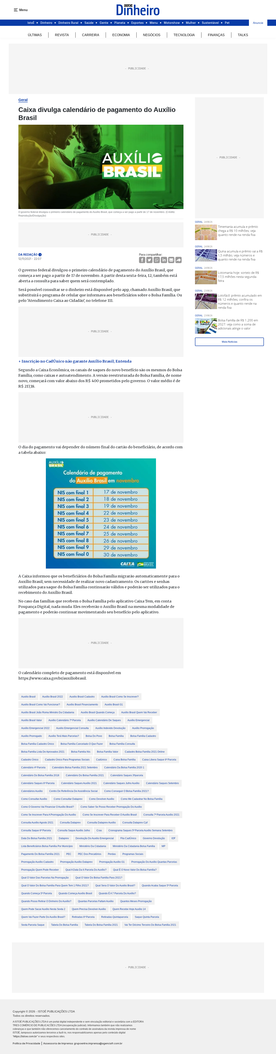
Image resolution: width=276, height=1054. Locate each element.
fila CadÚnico (128, 838)
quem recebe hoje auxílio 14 (129, 909)
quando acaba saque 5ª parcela (160, 885)
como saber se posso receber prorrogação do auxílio (111, 806)
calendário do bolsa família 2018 (40, 775)
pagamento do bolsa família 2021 (40, 854)
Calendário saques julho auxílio (121, 783)
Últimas (35, 35)
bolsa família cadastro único (37, 743)
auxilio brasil (28, 696)
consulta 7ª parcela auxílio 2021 (161, 814)
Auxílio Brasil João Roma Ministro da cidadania (47, 712)
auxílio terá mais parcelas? (63, 736)
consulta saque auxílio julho (74, 830)
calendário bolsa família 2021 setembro (75, 767)
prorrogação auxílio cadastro (37, 862)
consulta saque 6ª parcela (36, 830)
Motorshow (172, 22)
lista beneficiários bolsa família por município (47, 846)
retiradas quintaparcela (114, 917)
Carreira (90, 35)
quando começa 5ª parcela (36, 893)
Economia (121, 35)
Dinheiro (46, 22)
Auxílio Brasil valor (31, 720)
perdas (112, 854)
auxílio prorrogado (31, 736)
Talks (243, 35)
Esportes (137, 22)
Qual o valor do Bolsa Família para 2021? (98, 877)
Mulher (191, 22)
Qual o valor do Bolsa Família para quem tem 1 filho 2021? (55, 885)
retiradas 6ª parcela (83, 917)
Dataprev (64, 838)
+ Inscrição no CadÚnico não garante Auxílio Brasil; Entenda (74, 361)
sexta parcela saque (32, 924)
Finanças (216, 35)
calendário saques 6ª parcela (38, 783)
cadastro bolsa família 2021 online (145, 751)
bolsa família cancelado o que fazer (82, 743)
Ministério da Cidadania (92, 846)
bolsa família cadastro (143, 736)
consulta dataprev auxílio (101, 822)
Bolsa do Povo (94, 736)
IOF (173, 838)
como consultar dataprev (68, 799)
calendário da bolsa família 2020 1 (124, 767)
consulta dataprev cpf (134, 822)
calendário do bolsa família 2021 (85, 775)
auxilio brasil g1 (114, 704)
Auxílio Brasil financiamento (82, 704)
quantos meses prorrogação (136, 901)
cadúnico (101, 759)
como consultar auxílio (34, 799)
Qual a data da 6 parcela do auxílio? (85, 869)
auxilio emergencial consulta (72, 728)
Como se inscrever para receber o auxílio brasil (110, 814)
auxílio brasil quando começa (98, 712)
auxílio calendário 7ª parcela (64, 720)
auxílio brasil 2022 (52, 696)
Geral (23, 100)
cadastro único (29, 759)
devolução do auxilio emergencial (95, 838)
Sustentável (210, 22)
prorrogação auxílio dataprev (76, 862)
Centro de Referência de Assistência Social (73, 791)
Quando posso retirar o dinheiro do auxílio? (46, 901)
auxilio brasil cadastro (82, 696)
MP (163, 846)
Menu (154, 22)
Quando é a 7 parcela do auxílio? (117, 893)
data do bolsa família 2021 (36, 838)
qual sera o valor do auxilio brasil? (115, 885)
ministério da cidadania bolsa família (134, 846)
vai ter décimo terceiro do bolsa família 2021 (150, 924)
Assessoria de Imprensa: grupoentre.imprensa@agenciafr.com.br (82, 1043)
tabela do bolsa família (64, 924)
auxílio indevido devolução (110, 728)
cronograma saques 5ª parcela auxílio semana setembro (141, 830)
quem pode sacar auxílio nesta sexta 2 (43, 909)
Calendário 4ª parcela (33, 767)
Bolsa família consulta (122, 743)
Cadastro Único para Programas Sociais (67, 759)
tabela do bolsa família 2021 (101, 924)
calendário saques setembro (162, 783)
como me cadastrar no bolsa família (141, 799)
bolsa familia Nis (80, 751)
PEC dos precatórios (89, 854)
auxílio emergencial (138, 720)
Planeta (119, 22)
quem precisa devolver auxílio (89, 909)
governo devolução (154, 838)
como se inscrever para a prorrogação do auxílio (48, 814)
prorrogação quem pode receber (40, 869)
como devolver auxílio (101, 799)
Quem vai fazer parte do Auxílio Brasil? (43, 917)
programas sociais (132, 854)
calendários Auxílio (32, 791)
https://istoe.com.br (25, 1036)
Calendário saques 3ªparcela (127, 775)
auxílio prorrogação (143, 728)
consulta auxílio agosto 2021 (37, 822)
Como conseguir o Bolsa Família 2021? (126, 791)
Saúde (89, 22)
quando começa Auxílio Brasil (75, 893)
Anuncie (258, 22)
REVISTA (62, 35)
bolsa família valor (107, 751)
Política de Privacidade (26, 1043)
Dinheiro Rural (68, 22)
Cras (99, 830)
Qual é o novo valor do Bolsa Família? (135, 869)
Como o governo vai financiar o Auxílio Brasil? (47, 806)
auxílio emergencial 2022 (35, 728)
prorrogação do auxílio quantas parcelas (154, 862)
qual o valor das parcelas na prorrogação (45, 877)
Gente (104, 22)
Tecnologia (184, 35)
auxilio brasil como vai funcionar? (40, 704)
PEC (68, 854)
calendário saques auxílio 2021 (79, 783)
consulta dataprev (70, 822)
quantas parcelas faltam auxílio (96, 901)
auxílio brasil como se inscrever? (120, 696)
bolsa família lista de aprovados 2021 (42, 751)
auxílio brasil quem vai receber (139, 712)
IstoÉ (30, 22)
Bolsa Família (116, 736)
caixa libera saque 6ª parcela (159, 759)
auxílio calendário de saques (104, 720)
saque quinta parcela (147, 917)
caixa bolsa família (125, 759)
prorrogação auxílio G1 (112, 862)
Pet (227, 22)
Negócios (151, 35)
